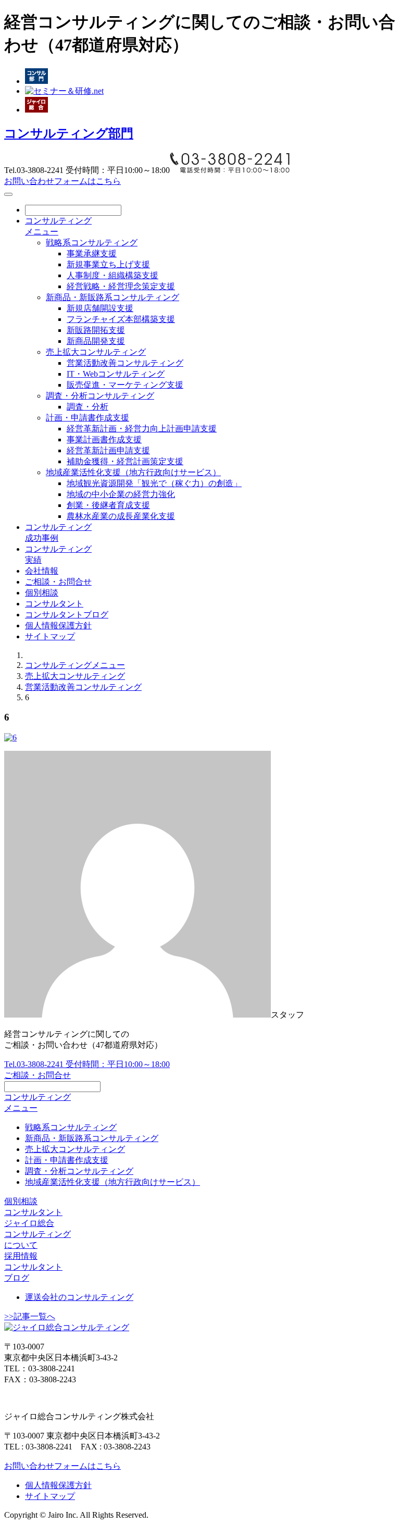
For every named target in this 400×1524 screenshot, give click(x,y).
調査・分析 (87, 406)
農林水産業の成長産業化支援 (121, 516)
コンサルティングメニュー (75, 665)
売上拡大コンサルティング (96, 352)
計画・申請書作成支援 (87, 417)
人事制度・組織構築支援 (112, 275)
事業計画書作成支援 (104, 439)
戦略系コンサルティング (92, 242)
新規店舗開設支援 (100, 308)
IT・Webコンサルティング (116, 373)
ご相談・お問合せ (58, 581)
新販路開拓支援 (96, 330)
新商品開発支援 (96, 341)
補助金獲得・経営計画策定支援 (125, 461)
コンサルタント (54, 603)
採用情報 (21, 1256)
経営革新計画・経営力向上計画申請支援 (142, 428)
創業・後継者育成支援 (108, 505)
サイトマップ (50, 636)
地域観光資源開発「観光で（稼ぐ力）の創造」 (154, 483)
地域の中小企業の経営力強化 (121, 494)
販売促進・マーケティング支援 (125, 384)
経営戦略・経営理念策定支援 (121, 286)
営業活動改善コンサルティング (125, 362)
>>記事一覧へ (29, 1316)
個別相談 (41, 592)
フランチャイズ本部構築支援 (121, 319)
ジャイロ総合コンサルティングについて (37, 1234)
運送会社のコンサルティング (79, 1297)
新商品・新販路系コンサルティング (112, 297)
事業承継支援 (92, 253)
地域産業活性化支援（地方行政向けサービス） (133, 472)
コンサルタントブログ (66, 614)
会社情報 (41, 570)
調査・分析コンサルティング (100, 395)
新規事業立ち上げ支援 (108, 264)
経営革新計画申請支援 (108, 450)
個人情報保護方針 (58, 625)
